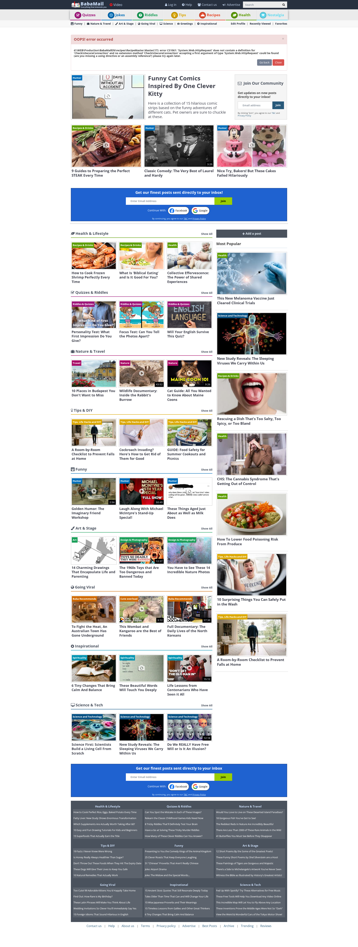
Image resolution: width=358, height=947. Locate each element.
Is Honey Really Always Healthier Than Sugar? (98, 857)
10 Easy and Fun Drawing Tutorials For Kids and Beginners (105, 830)
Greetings (186, 23)
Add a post (253, 233)
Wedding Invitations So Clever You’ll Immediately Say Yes (104, 908)
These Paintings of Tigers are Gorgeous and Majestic (244, 863)
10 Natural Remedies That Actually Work (95, 875)
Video (117, 4)
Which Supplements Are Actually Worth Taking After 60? (104, 824)
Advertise (233, 5)
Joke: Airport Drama (156, 869)
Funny (78, 23)
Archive (229, 926)
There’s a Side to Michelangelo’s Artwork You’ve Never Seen (248, 869)
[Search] (283, 4)
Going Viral (148, 23)
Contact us (209, 5)
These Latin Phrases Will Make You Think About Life (101, 902)
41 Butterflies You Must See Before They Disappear (244, 836)
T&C (274, 113)
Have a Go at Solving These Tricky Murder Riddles (172, 830)
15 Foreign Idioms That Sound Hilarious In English (100, 914)
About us (128, 926)
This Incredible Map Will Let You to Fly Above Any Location (248, 902)
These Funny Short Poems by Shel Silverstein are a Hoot (247, 857)
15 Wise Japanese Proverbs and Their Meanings (171, 902)
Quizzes (88, 14)
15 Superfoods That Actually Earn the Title (96, 836)
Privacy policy (166, 926)
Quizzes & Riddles (179, 806)
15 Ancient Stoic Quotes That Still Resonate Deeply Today (176, 890)
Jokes (120, 14)
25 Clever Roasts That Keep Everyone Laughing (171, 857)
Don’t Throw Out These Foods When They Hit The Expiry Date (107, 863)
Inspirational (208, 23)
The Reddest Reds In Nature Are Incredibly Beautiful (244, 824)
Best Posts (209, 926)
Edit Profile (238, 23)
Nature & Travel (100, 23)
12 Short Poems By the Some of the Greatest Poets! (244, 851)
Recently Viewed (260, 23)
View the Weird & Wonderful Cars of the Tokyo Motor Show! (249, 914)
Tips (182, 14)
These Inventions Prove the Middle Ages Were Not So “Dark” (249, 908)
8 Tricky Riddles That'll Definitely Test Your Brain (171, 824)
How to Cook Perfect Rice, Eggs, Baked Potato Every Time (104, 812)
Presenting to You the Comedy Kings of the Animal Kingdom (178, 851)
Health (244, 14)
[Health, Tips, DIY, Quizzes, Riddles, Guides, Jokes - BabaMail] (89, 4)
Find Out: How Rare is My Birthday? (93, 896)
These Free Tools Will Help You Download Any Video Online (248, 896)
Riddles (151, 14)
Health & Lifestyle (107, 806)
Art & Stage (126, 23)
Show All (206, 234)
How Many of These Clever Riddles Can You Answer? (173, 836)
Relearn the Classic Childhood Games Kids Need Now (174, 818)
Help (189, 5)
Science (168, 23)
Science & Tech (250, 885)
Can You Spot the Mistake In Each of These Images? (173, 812)
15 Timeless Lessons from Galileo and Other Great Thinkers (177, 908)
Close (278, 62)
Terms (145, 926)
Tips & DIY (108, 845)
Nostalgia (275, 14)
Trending (247, 926)
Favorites (281, 23)
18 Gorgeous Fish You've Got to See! (236, 818)
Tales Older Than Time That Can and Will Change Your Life (176, 896)
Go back (264, 62)
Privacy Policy (244, 115)
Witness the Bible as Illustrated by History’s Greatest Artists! (249, 875)
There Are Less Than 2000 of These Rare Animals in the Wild (248, 830)
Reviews (265, 926)
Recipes (213, 14)
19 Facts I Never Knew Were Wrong (92, 851)
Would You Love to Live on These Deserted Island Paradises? (249, 812)
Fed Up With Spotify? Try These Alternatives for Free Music (248, 890)
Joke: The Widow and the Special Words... (167, 875)
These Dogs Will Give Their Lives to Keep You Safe (100, 869)
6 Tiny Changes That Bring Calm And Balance (169, 914)
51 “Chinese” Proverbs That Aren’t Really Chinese (171, 863)
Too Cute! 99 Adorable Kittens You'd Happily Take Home (104, 890)
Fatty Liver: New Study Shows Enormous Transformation (104, 818)
